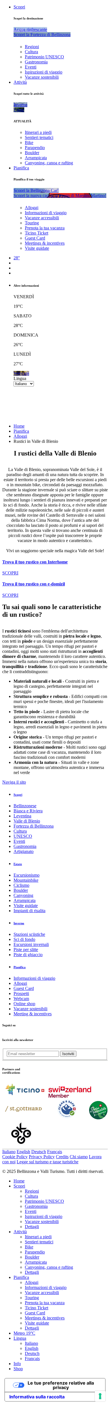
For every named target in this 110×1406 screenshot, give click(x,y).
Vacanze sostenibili (42, 77)
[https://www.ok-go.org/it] (21, 1146)
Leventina (22, 815)
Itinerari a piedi (38, 132)
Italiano (9, 1151)
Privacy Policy (42, 1156)
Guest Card (35, 238)
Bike (29, 142)
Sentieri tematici (39, 137)
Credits (62, 1156)
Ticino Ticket (36, 233)
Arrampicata (36, 157)
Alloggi (31, 207)
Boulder (32, 152)
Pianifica (21, 167)
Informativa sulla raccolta (37, 1397)
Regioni (32, 46)
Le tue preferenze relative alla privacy (61, 1385)
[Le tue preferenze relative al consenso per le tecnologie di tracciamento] (100, 1396)
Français (54, 1151)
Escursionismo (26, 875)
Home (19, 426)
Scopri (19, 7)
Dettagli (32, 1226)
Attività (20, 82)
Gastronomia (36, 61)
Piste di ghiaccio (28, 954)
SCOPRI (10, 573)
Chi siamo (79, 1156)
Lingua (20, 378)
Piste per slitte (26, 949)
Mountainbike (26, 880)
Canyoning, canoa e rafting (49, 162)
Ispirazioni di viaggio (43, 72)
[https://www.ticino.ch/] (24, 1096)
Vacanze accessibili (42, 217)
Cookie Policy (15, 1156)
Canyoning (23, 895)
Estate (18, 864)
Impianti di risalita (29, 910)
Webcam (21, 998)
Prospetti (21, 993)
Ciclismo (21, 885)
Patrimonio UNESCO (44, 56)
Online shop (24, 1003)
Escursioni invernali (31, 944)
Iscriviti (68, 1054)
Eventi (30, 67)
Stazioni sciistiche (29, 934)
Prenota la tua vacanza (45, 228)
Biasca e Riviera (28, 810)
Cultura (31, 51)
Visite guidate (37, 248)
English (23, 1151)
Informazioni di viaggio (46, 212)
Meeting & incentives (33, 1013)
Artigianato (24, 851)
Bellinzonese (25, 805)
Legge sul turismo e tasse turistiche (47, 1161)
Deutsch (38, 1151)
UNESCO (23, 836)
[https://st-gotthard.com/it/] (23, 1117)
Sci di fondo (24, 939)
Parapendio (35, 147)
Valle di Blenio (27, 821)
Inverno (19, 923)
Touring (32, 222)
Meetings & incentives (45, 243)
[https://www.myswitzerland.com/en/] (70, 1096)
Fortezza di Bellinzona (34, 826)
